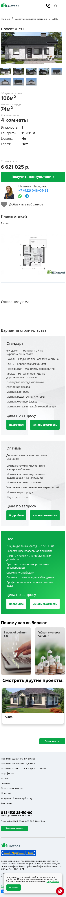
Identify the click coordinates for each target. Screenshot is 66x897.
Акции (4, 778)
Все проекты (52, 741)
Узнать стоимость (45, 424)
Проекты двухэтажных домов (18, 763)
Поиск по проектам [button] (12, 788)
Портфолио (7, 773)
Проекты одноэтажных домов (18, 758)
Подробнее (16, 424)
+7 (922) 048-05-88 (33, 190)
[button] (55, 6)
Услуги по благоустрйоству (16, 798)
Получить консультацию (33, 176)
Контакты (6, 803)
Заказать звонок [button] (15, 828)
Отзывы (5, 783)
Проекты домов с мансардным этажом (23, 768)
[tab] (5, 71)
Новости (6, 793)
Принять (13, 887)
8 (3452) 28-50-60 (48, 6)
